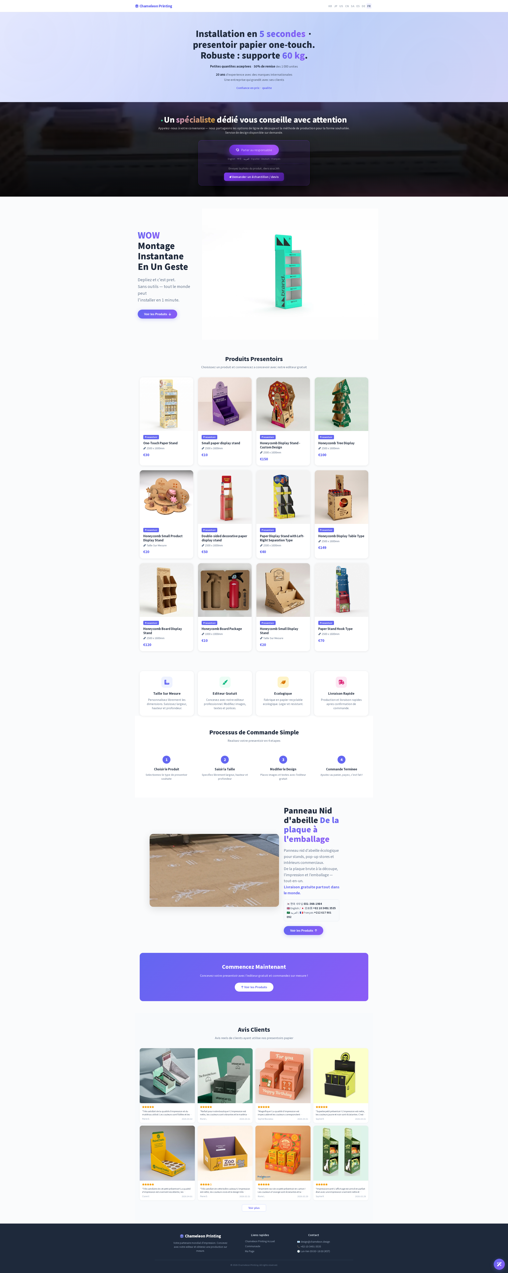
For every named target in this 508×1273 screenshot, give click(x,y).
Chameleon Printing (156, 5)
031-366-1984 (313, 904)
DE (363, 6)
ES (358, 6)
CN (347, 6)
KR (330, 6)
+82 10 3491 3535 (324, 908)
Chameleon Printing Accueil (260, 1241)
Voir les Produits (155, 314)
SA (352, 6)
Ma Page (249, 1251)
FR (369, 6)
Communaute (252, 1246)
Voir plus (254, 1207)
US (341, 6)
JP (335, 6)
